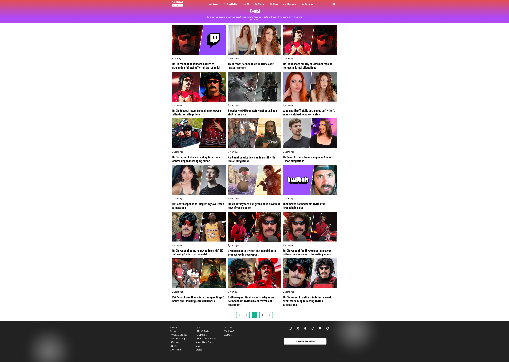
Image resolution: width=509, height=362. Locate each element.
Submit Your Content (305, 341)
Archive (228, 327)
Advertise (174, 327)
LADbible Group (178, 338)
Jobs (198, 346)
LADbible (174, 342)
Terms (173, 331)
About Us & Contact (205, 342)
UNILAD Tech (202, 331)
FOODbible (201, 334)
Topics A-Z (229, 331)
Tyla (198, 327)
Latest (199, 349)
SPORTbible (175, 349)
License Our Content (206, 338)
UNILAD (173, 346)
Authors (228, 334)
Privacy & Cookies (178, 334)
